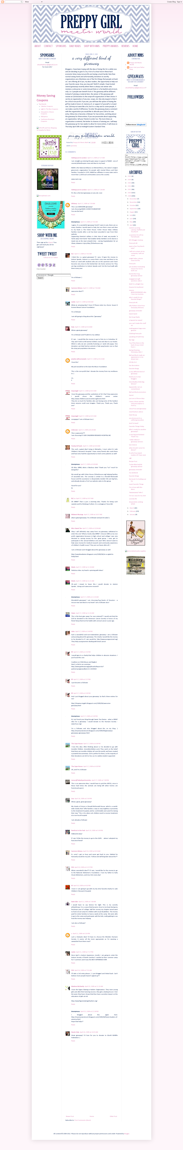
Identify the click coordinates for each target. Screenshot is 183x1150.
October (133, 205)
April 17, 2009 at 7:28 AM (96, 190)
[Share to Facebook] (110, 142)
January (132, 514)
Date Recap (133, 415)
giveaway (74, 146)
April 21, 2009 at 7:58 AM (87, 901)
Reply (73, 182)
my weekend (133, 473)
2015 (130, 176)
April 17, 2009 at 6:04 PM (91, 743)
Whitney (74, 203)
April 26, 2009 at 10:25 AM (89, 1032)
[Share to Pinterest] (112, 142)
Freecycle (132, 263)
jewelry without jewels (79, 359)
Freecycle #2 (133, 243)
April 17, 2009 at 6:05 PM (91, 766)
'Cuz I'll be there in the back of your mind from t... (136, 345)
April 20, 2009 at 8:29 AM (91, 851)
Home (92, 1116)
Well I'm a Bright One (136, 284)
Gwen (73, 613)
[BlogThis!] (105, 142)
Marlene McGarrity (77, 986)
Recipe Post (133, 461)
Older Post (113, 1116)
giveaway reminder (135, 311)
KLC (72, 254)
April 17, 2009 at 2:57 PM (82, 679)
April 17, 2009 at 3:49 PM (89, 716)
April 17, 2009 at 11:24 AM (90, 597)
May (131, 222)
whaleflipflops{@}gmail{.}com (47, 65)
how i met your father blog (137, 68)
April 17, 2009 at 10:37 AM (93, 514)
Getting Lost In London (79, 158)
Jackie (73, 302)
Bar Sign (131, 340)
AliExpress (44, 116)
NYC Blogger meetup (136, 240)
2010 (130, 193)
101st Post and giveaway (137, 409)
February (133, 511)
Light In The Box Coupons (49, 109)
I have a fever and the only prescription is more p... (136, 403)
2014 (130, 179)
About (37, 46)
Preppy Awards (110, 46)
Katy (72, 327)
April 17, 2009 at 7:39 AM (86, 203)
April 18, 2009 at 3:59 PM (83, 798)
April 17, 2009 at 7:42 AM (89, 222)
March (132, 508)
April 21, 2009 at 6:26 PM (81, 933)
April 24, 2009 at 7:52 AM (83, 970)
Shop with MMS (92, 46)
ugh (130, 458)
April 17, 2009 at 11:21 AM (85, 581)
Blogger (126, 1134)
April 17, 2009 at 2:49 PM (83, 631)
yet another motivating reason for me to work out (137, 268)
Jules (73, 631)
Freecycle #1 (133, 302)
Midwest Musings (77, 514)
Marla (73, 567)
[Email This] (103, 142)
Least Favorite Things (136, 484)
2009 (130, 196)
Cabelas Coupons (47, 106)
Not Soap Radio (134, 317)
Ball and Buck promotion (137, 392)
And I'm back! (133, 423)
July (131, 215)
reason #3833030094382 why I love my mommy (137, 292)
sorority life (133, 499)
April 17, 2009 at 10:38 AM (92, 528)
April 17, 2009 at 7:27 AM (96, 158)
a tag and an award (135, 320)
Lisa (72, 798)
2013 (130, 183)
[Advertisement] (91, 1096)
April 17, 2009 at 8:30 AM (91, 446)
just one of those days (137, 398)
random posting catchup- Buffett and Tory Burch (137, 230)
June (131, 218)
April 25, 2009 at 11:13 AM (94, 986)
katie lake (74, 901)
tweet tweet (133, 314)
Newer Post (70, 1116)
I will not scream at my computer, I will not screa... (137, 253)
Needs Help (75, 1032)
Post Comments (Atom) (83, 1120)
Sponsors (61, 46)
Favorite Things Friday (136, 426)
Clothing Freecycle (135, 333)
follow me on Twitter (51, 257)
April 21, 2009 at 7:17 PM (84, 952)
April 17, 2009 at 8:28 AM (87, 430)
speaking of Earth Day (136, 337)
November (133, 202)
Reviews (125, 46)
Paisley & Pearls (76, 446)
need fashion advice (136, 412)
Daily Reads (75, 46)
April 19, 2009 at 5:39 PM (94, 830)
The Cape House (77, 743)
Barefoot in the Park (78, 830)
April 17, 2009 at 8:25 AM (87, 391)
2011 (130, 189)
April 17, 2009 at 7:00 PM (100, 780)
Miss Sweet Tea (76, 528)
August (132, 212)
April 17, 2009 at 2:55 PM (82, 652)
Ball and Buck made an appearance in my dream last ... (137, 357)
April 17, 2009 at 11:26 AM (85, 613)
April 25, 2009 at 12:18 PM (89, 1011)
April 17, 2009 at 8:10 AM (83, 327)
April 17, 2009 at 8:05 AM (84, 302)
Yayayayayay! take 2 (136, 492)
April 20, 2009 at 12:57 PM (83, 867)
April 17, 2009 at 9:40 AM (89, 464)
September (134, 209)
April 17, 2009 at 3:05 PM (82, 693)
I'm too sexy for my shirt (137, 496)
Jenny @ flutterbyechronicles (81, 780)
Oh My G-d (132, 362)
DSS (72, 867)
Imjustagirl (74, 391)
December (133, 199)
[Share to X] (107, 142)
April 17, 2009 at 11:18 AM (85, 567)
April (131, 225)
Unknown (74, 430)
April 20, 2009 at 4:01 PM (82, 885)
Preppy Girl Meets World (81, 142)
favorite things (134, 368)
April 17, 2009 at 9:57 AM (84, 498)
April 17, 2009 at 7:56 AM (91, 288)
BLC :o (73, 498)
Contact (48, 46)
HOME (135, 46)
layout (131, 395)
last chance (133, 445)
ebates (50, 242)
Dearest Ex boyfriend (136, 287)
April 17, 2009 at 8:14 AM (95, 359)
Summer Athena (76, 288)
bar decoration (134, 365)
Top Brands (42, 104)
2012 (130, 186)
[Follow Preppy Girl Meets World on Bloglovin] (136, 126)
